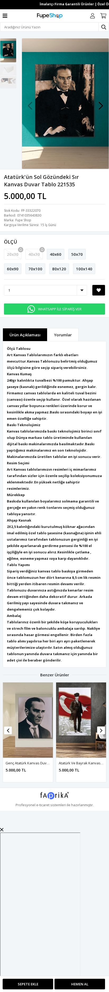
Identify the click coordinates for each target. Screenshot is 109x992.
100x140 (84, 268)
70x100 (35, 268)
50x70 (77, 254)
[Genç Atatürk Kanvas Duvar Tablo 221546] (28, 720)
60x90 (13, 268)
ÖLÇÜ (10, 242)
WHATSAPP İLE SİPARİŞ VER (59, 309)
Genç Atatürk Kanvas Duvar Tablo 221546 (39, 763)
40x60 (55, 254)
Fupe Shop (23, 220)
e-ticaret (42, 805)
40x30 (34, 254)
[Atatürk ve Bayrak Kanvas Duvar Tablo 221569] (81, 720)
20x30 (13, 254)
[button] (101, 103)
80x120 (59, 268)
